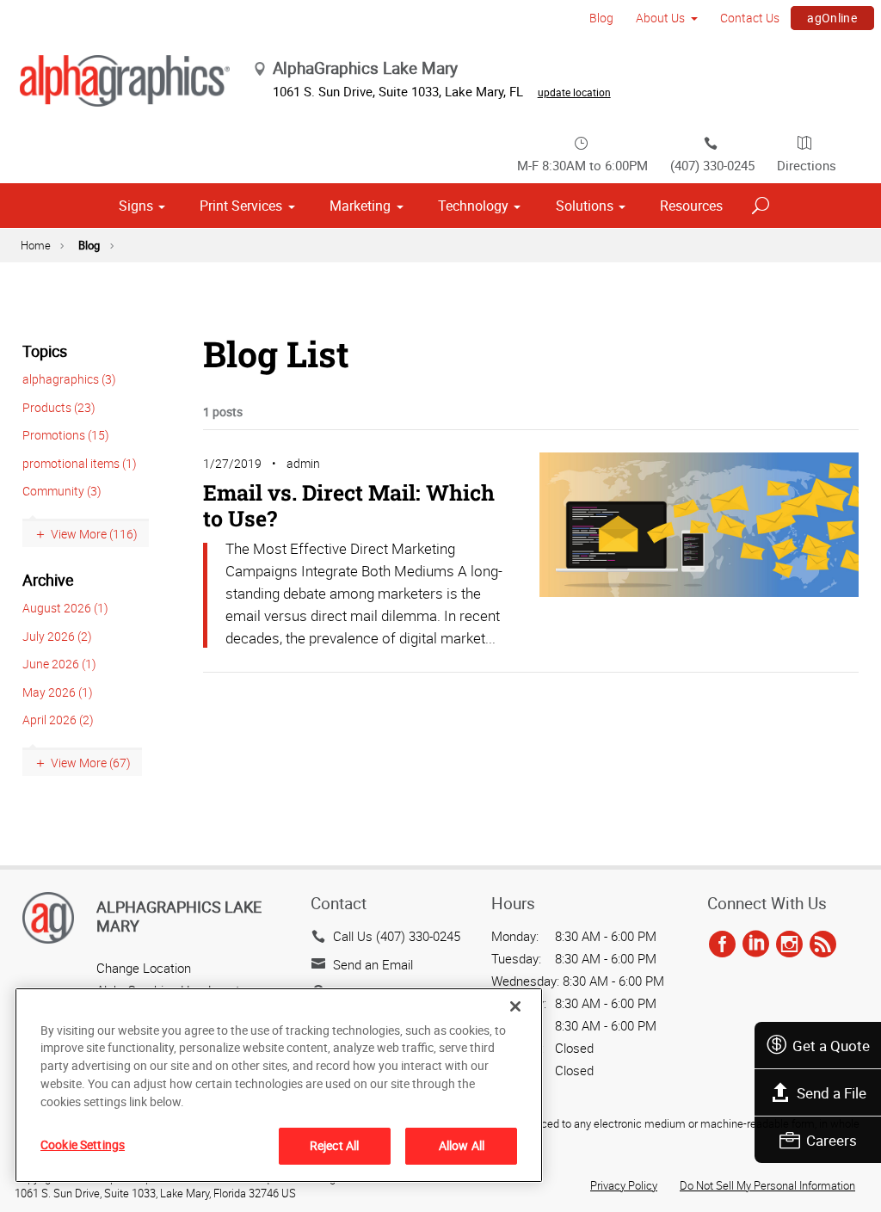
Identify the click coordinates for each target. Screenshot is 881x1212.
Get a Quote (831, 1045)
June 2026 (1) (59, 663)
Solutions (584, 205)
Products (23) (58, 407)
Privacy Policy (623, 1185)
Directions (806, 165)
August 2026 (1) (65, 608)
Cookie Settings (82, 1144)
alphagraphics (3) (69, 379)
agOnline (832, 17)
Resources (691, 205)
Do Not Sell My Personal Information (767, 1185)
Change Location (143, 967)
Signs (136, 205)
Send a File (831, 1093)
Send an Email (373, 964)
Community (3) (62, 491)
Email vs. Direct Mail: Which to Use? (349, 505)
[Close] (515, 1006)
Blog (601, 17)
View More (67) (91, 762)
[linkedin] (756, 944)
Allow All (461, 1145)
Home (36, 245)
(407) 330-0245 (712, 165)
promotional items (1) (79, 463)
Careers (831, 1140)
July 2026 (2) (57, 636)
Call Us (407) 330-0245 (396, 935)
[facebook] (722, 944)
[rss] (823, 944)
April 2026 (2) (58, 719)
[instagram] (789, 944)
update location (574, 92)
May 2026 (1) (57, 692)
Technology (473, 205)
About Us (660, 17)
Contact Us (749, 17)
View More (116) (94, 534)
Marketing (360, 205)
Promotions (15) (65, 435)
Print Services (241, 205)
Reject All (334, 1145)
